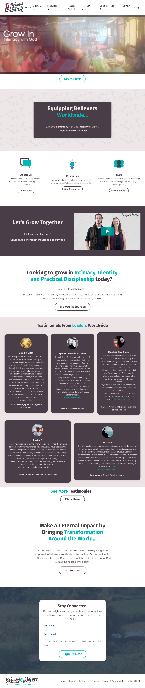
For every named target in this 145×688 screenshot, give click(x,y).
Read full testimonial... (72, 398)
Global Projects (72, 7)
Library (135, 7)
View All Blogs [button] (119, 190)
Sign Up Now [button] (72, 654)
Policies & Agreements (113, 681)
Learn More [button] (72, 78)
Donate (114, 6)
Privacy (95, 681)
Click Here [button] (72, 499)
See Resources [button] (72, 189)
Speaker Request (104, 7)
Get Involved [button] (72, 570)
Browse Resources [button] (72, 306)
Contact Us (126, 7)
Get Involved (86, 7)
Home (28, 7)
